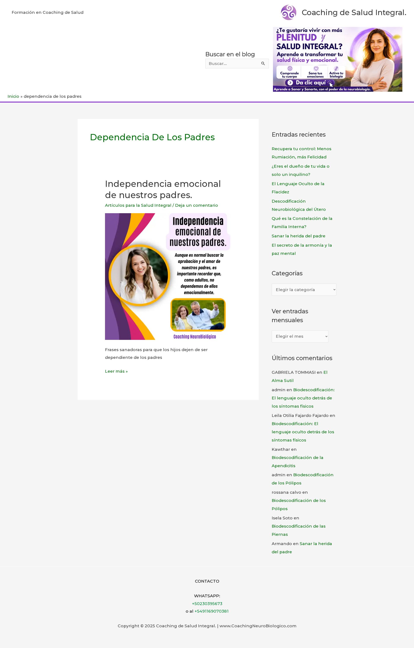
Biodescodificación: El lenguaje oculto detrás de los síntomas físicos (303, 398)
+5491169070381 (211, 611)
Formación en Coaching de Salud (47, 12)
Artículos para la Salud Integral (138, 205)
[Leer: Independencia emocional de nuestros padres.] (168, 276)
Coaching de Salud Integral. (354, 12)
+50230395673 (207, 603)
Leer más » (116, 372)
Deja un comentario (196, 205)
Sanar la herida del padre (298, 235)
